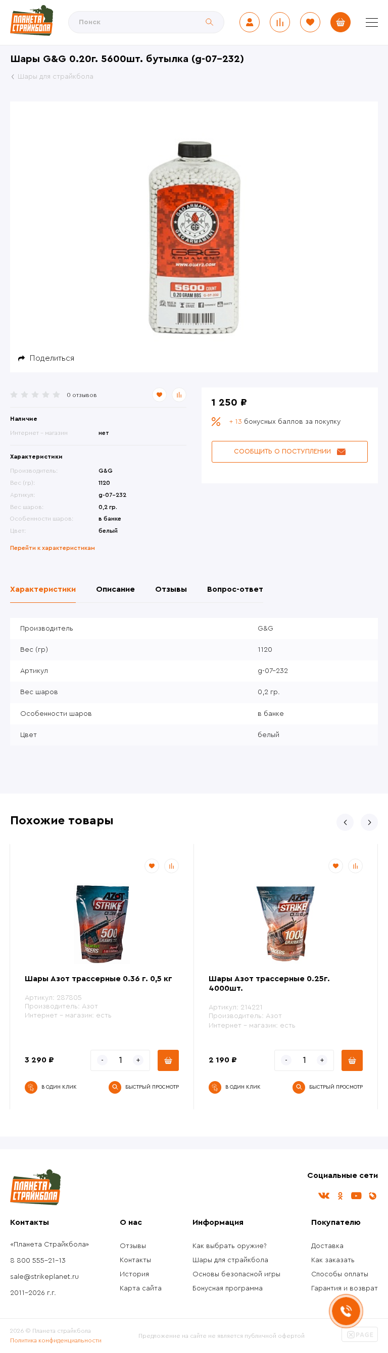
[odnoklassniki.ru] (340, 1196)
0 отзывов (82, 395)
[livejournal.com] (372, 1196)
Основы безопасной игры (236, 1274)
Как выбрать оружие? (229, 1246)
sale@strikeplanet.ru (44, 1276)
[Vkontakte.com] (323, 1196)
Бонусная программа (227, 1288)
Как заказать (333, 1260)
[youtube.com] (356, 1196)
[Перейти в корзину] (340, 22)
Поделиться (52, 358)
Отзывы (133, 1246)
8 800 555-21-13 (38, 1260)
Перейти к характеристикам (52, 548)
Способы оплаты (339, 1274)
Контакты (135, 1260)
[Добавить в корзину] (168, 1060)
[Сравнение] (280, 22)
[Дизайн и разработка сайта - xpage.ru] (360, 1340)
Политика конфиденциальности (56, 1340)
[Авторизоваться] (249, 22)
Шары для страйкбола (230, 1260)
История (134, 1274)
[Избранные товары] (310, 22)
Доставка (327, 1246)
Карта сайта (141, 1288)
